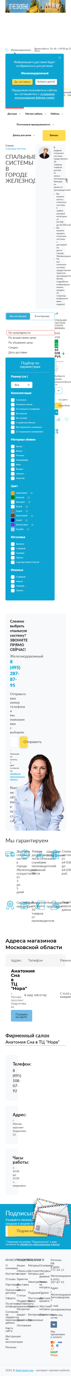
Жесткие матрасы (45, 1308)
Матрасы (33, 1265)
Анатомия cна (25, 1370)
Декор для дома (22, 135)
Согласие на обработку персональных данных (14, 1317)
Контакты (11, 1273)
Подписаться (28, 1231)
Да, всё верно (22, 82)
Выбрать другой (46, 82)
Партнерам (12, 1284)
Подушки (34, 1293)
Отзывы (10, 1279)
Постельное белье (35, 1299)
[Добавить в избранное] (66, 419)
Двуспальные (47, 1314)
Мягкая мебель (34, 114)
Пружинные (35, 1320)
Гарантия (22, 1279)
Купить (57, 412)
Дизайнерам (24, 1320)
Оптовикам (24, 1325)
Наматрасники (37, 1282)
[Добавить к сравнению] (58, 419)
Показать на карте (21, 1016)
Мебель (55, 114)
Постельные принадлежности (34, 125)
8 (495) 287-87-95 (15, 674)
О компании (11, 1267)
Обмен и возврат (22, 1272)
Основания (46, 1265)
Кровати (33, 1306)
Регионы (10, 1347)
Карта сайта (9, 1329)
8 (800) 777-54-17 (57, 1269)
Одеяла (44, 1293)
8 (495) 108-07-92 (35, 995)
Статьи (21, 1295)
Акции (21, 1265)
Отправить (25, 742)
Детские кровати (44, 1299)
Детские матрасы (33, 1272)
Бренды (54, 135)
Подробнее (60, 405)
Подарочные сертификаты (25, 1302)
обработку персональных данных (40, 1244)
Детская (12, 114)
